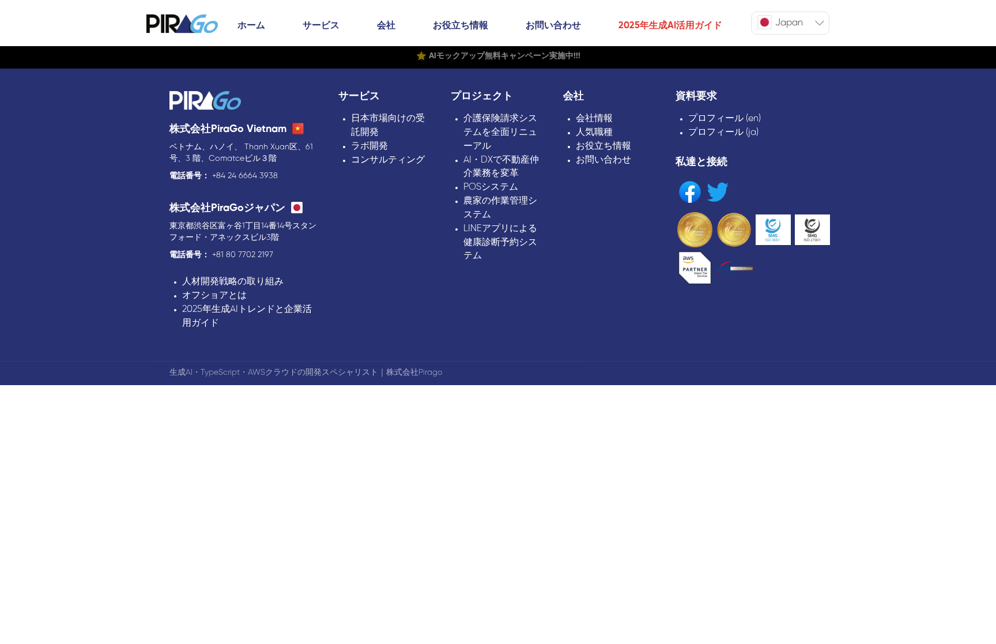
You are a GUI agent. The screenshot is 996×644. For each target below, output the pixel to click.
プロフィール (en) (724, 118)
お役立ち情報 (460, 26)
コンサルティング (388, 160)
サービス (321, 26)
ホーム (251, 26)
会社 (386, 26)
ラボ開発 (369, 146)
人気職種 (594, 132)
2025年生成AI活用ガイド (670, 26)
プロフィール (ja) (723, 132)
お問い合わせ (553, 26)
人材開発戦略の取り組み (233, 282)
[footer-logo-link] (205, 102)
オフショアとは (214, 295)
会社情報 (594, 118)
